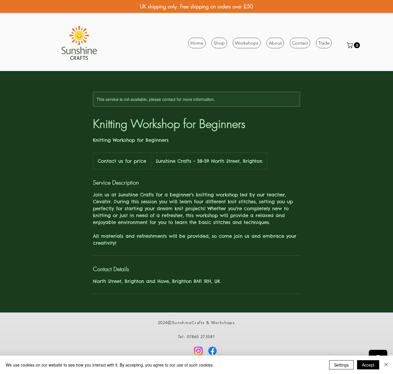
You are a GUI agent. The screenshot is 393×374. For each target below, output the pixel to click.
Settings (341, 365)
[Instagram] (198, 350)
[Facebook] (212, 350)
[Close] (386, 364)
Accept (368, 365)
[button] (219, 43)
